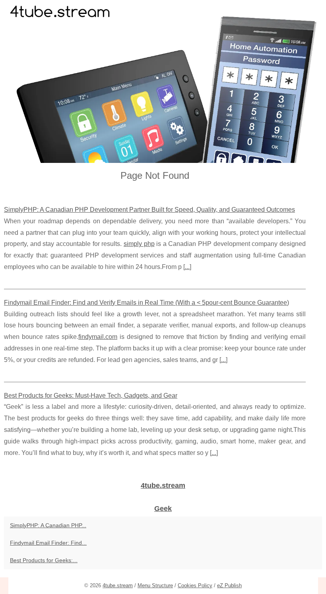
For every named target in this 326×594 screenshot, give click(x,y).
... (187, 266)
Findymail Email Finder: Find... (48, 543)
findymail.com (97, 336)
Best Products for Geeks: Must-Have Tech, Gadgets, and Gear (90, 395)
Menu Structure (155, 585)
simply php (139, 243)
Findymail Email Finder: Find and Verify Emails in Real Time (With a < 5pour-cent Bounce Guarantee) (146, 302)
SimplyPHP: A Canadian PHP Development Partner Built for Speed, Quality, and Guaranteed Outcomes (149, 209)
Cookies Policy (195, 585)
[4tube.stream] (163, 81)
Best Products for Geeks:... (44, 560)
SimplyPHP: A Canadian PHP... (48, 525)
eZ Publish (229, 585)
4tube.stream (118, 585)
